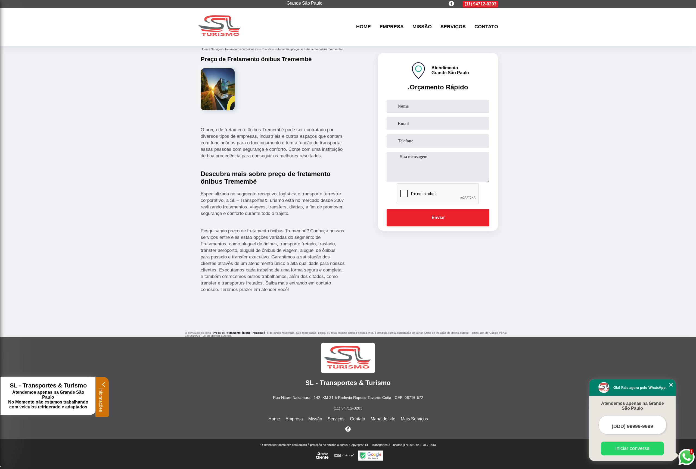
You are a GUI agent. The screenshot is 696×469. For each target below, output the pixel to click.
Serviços (453, 27)
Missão (422, 27)
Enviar (438, 217)
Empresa (392, 27)
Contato (486, 27)
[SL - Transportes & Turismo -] (220, 38)
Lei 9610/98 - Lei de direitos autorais (208, 335)
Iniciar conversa (632, 448)
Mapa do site (383, 419)
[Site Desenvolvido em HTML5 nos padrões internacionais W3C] (344, 456)
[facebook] (451, 4)
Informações (100, 399)
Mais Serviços (414, 419)
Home (363, 27)
